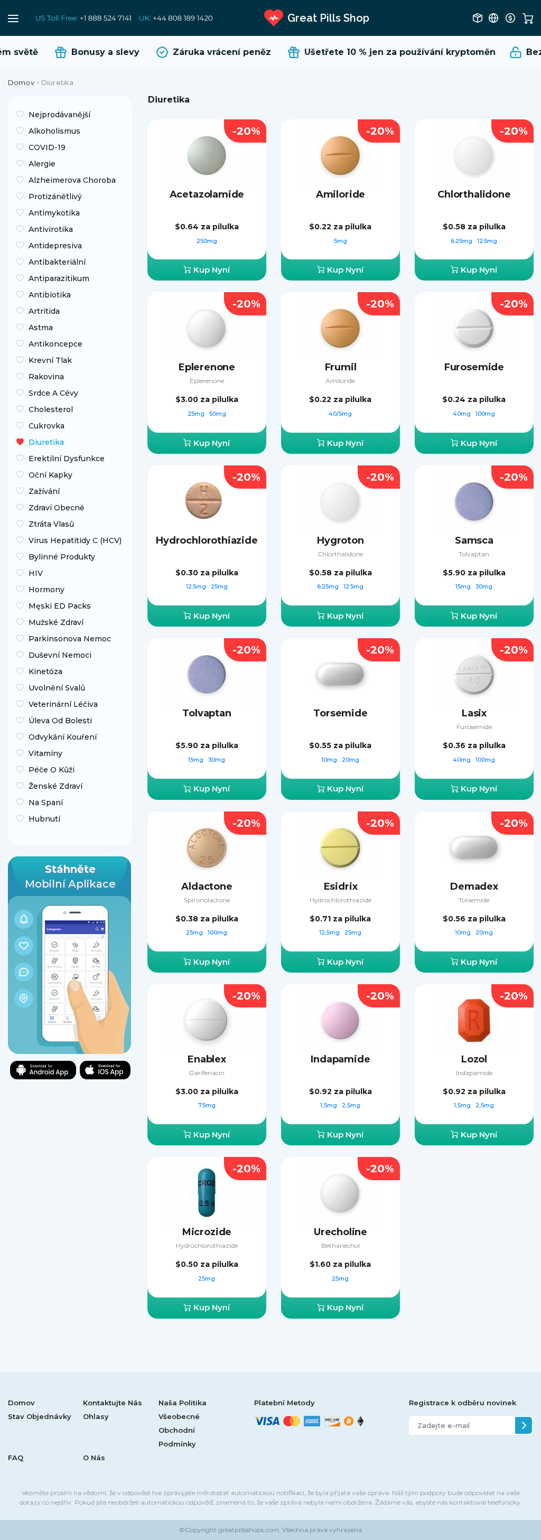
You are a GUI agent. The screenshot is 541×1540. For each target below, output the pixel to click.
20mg (350, 759)
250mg (207, 241)
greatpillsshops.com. (249, 1530)
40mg (462, 413)
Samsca (474, 540)
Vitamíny (45, 753)
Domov (21, 82)
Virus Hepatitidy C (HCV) (75, 540)
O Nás (94, 1457)
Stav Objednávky (39, 1416)
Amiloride (340, 194)
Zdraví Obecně (57, 507)
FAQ (15, 1457)
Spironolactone (207, 900)
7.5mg (207, 1105)
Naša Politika (182, 1402)
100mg (485, 413)
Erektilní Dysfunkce (67, 458)
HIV (36, 573)
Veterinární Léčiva (63, 704)
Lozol (474, 1059)
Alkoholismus (54, 131)
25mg (197, 413)
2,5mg (351, 1105)
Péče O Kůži (51, 770)
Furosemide (474, 367)
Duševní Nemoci (60, 655)
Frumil (341, 367)
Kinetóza (45, 671)
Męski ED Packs (60, 606)
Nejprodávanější (59, 114)
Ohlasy (96, 1416)
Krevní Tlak (50, 360)
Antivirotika (51, 229)
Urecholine (340, 1232)
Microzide (206, 1232)
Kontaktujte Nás (112, 1402)
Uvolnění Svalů (57, 688)
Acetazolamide (207, 194)
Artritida (44, 311)
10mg (330, 759)
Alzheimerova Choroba (72, 180)
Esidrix (341, 886)
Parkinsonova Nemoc (70, 638)
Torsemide (340, 713)
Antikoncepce (55, 344)
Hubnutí (44, 819)
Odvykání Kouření (63, 737)
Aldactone (206, 886)
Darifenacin (207, 1073)
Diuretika (46, 442)
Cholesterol (51, 409)
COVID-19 (47, 147)
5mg (340, 241)
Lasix (474, 713)
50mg (217, 413)
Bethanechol (340, 1245)
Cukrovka (46, 426)
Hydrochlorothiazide (207, 540)
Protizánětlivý (55, 196)
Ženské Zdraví (55, 786)
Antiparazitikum (59, 278)
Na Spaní (46, 802)
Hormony (46, 589)
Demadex (474, 886)
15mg (463, 586)
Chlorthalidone (473, 194)
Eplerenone (207, 367)
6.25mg (462, 241)
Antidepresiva (55, 245)
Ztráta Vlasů (51, 524)
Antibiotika (50, 295)
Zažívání (44, 491)
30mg (483, 586)
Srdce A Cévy (53, 393)
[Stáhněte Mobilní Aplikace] (69, 954)
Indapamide (340, 1059)
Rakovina (46, 376)
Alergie (42, 164)
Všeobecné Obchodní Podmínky (179, 1430)
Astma (41, 327)
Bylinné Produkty (62, 557)
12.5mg (487, 241)
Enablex (207, 1059)
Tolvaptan (474, 554)
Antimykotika (54, 213)
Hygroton (340, 540)
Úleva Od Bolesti (60, 720)
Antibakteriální (57, 262)
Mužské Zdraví (56, 622)
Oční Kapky (50, 475)
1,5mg (329, 1105)
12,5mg (330, 932)
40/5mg (340, 413)
